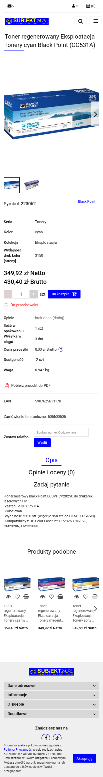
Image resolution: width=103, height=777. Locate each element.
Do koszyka (61, 294)
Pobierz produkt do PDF (30, 385)
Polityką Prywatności (18, 749)
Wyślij (42, 442)
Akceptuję (84, 759)
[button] (90, 6)
